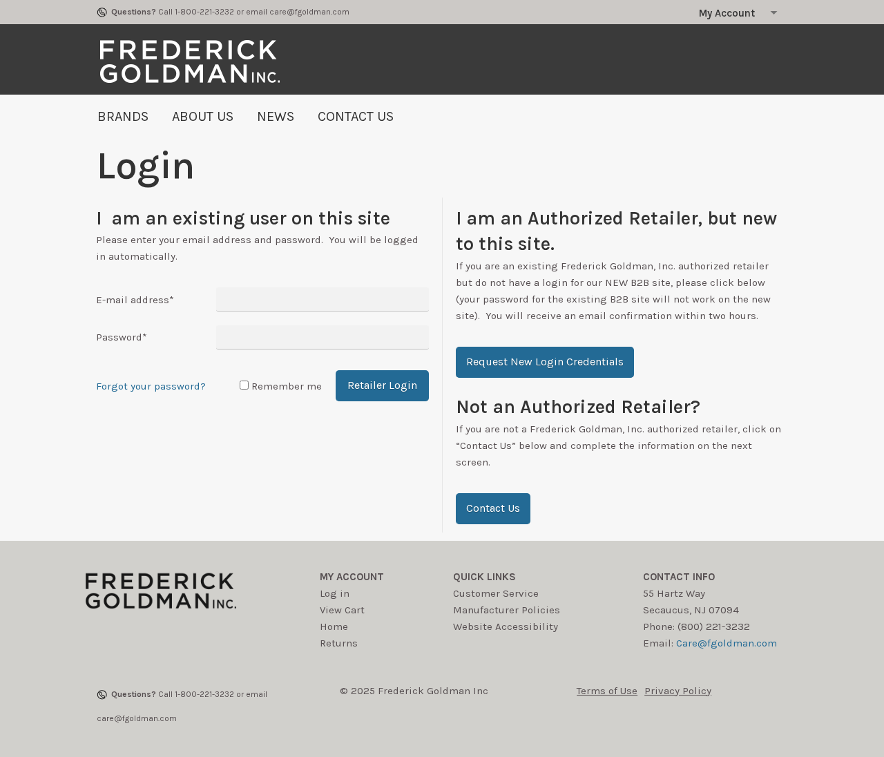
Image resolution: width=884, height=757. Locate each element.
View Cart (342, 610)
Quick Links (484, 577)
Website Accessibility (505, 626)
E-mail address (135, 300)
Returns (339, 643)
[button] (545, 362)
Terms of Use (607, 690)
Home (334, 626)
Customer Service (496, 593)
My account (352, 577)
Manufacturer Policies (506, 610)
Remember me (286, 386)
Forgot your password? (151, 386)
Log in (334, 593)
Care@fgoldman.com (726, 643)
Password (121, 337)
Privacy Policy (677, 690)
